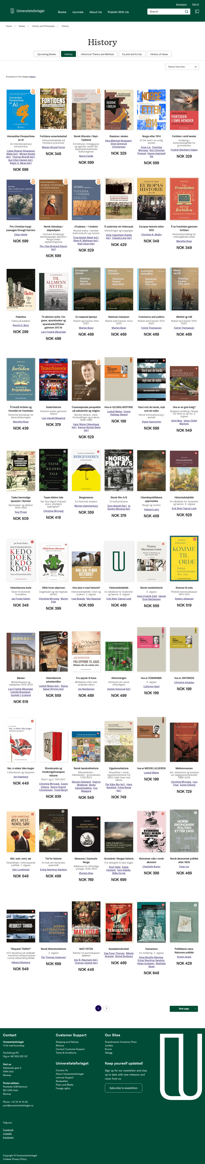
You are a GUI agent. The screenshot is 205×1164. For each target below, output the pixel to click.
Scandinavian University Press (121, 1042)
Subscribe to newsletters (124, 1088)
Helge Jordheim (145, 963)
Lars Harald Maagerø (53, 418)
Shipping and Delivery (67, 1042)
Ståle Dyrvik (118, 873)
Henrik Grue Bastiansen (154, 598)
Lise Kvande (78, 598)
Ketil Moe (176, 420)
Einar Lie (146, 147)
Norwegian (181, 4)
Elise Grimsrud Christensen (119, 145)
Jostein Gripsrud (118, 688)
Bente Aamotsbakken (85, 786)
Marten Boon (86, 327)
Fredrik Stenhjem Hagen (184, 149)
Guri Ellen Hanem (20, 159)
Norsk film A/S (119, 497)
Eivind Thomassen (151, 327)
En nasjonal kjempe (86, 316)
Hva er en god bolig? (184, 407)
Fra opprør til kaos (86, 678)
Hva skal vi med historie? (86, 587)
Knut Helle (115, 866)
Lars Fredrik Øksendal (53, 331)
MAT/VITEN (86, 948)
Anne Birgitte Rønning (151, 957)
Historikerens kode (20, 587)
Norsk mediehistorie (151, 587)
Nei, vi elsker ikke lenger (20, 768)
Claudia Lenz (122, 237)
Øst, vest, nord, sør (20, 858)
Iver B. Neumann (86, 959)
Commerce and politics (151, 316)
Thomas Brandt (23, 156)
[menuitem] (62, 12)
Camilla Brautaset (20, 691)
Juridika (109, 1045)
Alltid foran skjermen (53, 587)
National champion (118, 316)
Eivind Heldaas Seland (120, 413)
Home (9, 26)
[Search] (187, 12)
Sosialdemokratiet (119, 948)
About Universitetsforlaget (70, 1074)
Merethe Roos (184, 241)
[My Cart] (197, 11)
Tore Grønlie (123, 869)
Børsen (21, 678)
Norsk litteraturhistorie (53, 948)
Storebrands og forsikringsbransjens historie (53, 772)
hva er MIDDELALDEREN (151, 768)
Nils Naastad (93, 598)
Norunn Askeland (81, 781)
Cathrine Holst (151, 686)
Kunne (108, 1049)
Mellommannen (184, 768)
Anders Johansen (184, 598)
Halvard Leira (151, 509)
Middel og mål (184, 316)
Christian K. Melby (151, 234)
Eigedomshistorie (118, 768)
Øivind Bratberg (124, 956)
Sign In (195, 4)
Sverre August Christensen (52, 788)
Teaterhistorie (53, 407)
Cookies (7, 1159)
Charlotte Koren (151, 866)
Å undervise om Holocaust (118, 226)
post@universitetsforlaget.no (18, 1105)
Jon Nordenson (86, 688)
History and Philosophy (43, 26)
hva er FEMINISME (151, 678)
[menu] (93, 12)
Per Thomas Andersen (53, 957)
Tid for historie (53, 858)
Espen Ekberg (187, 784)
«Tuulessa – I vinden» (86, 226)
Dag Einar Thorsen (114, 953)
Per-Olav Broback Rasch (53, 248)
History (33, 77)
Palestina (21, 316)
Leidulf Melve (114, 411)
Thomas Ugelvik (86, 962)
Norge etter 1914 (151, 136)
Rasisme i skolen (119, 136)
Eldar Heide (20, 234)
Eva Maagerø (89, 789)
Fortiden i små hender (184, 136)
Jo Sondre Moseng (118, 507)
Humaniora (151, 948)
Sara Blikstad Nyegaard (118, 140)
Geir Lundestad (20, 869)
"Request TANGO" (21, 948)
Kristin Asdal (184, 956)
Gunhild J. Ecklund (21, 695)
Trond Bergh (61, 789)
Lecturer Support (65, 1077)
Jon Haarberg (21, 776)
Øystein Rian (86, 873)
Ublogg (108, 1052)
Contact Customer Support (70, 1049)
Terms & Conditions (66, 1052)
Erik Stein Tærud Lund (184, 508)
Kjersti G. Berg (21, 325)
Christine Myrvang (53, 510)
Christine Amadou (184, 682)
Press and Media (64, 1084)
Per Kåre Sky (115, 784)
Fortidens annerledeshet (53, 136)
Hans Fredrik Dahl (147, 596)
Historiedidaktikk (184, 497)
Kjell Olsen (86, 243)
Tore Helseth (117, 505)
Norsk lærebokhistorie (86, 768)
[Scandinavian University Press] (27, 10)
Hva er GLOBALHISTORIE (118, 407)
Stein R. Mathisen (85, 240)
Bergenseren (86, 497)
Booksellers (62, 1081)
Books (22, 26)
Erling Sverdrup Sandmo (53, 869)
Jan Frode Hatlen (21, 598)
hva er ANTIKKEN (184, 678)
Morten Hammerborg (86, 505)
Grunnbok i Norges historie (119, 858)
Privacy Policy (19, 1159)
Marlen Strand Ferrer (53, 147)
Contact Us (62, 1070)
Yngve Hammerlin (151, 421)
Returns (60, 1045)
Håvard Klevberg (21, 962)
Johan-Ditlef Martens (188, 422)
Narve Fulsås (86, 155)
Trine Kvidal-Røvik (85, 237)
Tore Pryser (21, 511)
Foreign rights (63, 1088)
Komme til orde (184, 587)
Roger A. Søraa (21, 163)
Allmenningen (118, 678)
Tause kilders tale (53, 497)
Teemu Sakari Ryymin (55, 687)
